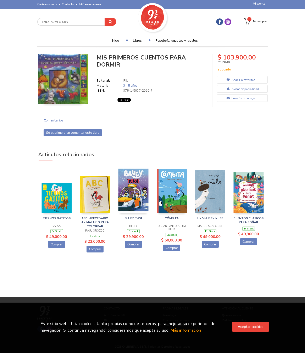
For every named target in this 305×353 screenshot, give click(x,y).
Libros (137, 40)
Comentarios (53, 120)
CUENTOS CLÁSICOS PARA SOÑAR (248, 220)
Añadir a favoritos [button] (243, 80)
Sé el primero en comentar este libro (72, 132)
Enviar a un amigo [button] (243, 98)
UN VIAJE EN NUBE (210, 218)
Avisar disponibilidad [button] (245, 89)
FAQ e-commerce (90, 4)
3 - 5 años (130, 86)
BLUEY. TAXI (133, 218)
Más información (185, 330)
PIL (125, 81)
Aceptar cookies (250, 326)
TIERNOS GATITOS (57, 218)
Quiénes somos (47, 4)
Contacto (68, 4)
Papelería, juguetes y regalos (176, 40)
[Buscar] (110, 22)
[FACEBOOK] (219, 21)
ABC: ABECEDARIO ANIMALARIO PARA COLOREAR (95, 222)
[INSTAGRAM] (227, 21)
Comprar (57, 244)
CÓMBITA (172, 218)
